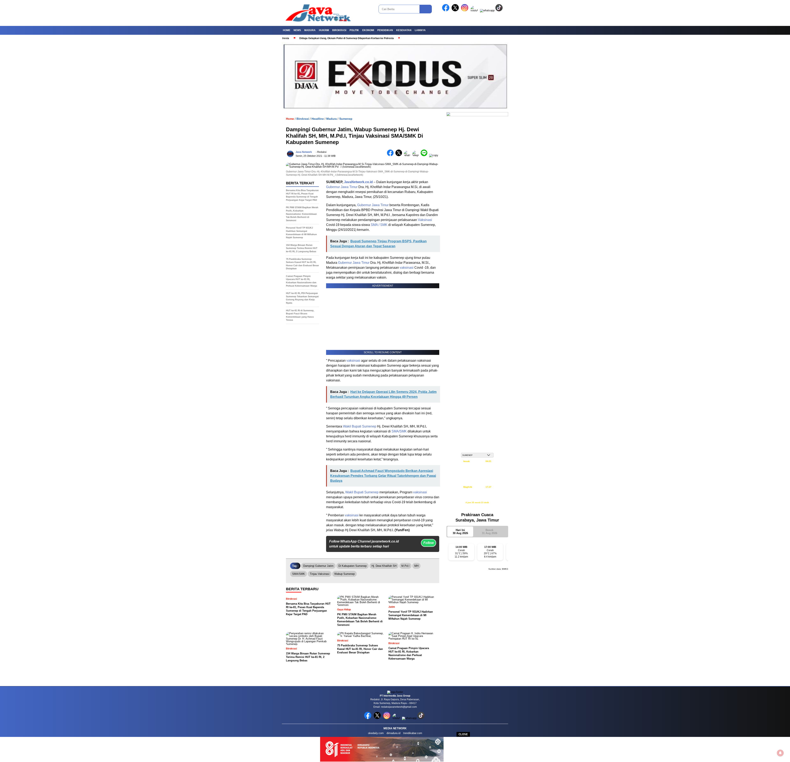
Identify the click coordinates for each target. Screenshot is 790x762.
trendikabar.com (412, 733)
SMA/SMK (399, 431)
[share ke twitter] (399, 155)
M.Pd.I (405, 565)
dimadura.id (393, 733)
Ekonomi (368, 30)
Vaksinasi (425, 220)
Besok (489, 532)
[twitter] (456, 10)
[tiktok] (499, 10)
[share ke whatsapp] (408, 155)
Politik (354, 30)
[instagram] (465, 10)
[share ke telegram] (416, 155)
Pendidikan (385, 30)
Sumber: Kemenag (477, 507)
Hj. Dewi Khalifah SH (384, 565)
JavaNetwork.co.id (358, 182)
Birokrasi (339, 30)
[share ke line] (425, 155)
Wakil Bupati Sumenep (359, 426)
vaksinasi (407, 267)
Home (286, 30)
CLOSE (463, 734)
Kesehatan (403, 30)
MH (416, 565)
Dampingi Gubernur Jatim (318, 565)
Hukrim (324, 30)
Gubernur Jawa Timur (342, 187)
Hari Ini (460, 532)
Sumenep (345, 118)
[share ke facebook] (391, 155)
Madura (310, 30)
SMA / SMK (379, 225)
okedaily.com (376, 733)
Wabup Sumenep (344, 573)
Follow (428, 543)
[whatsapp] (487, 10)
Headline (317, 118)
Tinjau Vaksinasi (319, 573)
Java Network (304, 152)
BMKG (505, 569)
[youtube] (475, 10)
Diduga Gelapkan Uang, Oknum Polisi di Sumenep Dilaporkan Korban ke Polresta (314, 38)
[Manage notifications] (780, 753)
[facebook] (446, 10)
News (297, 30)
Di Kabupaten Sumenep (352, 565)
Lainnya (420, 30)
